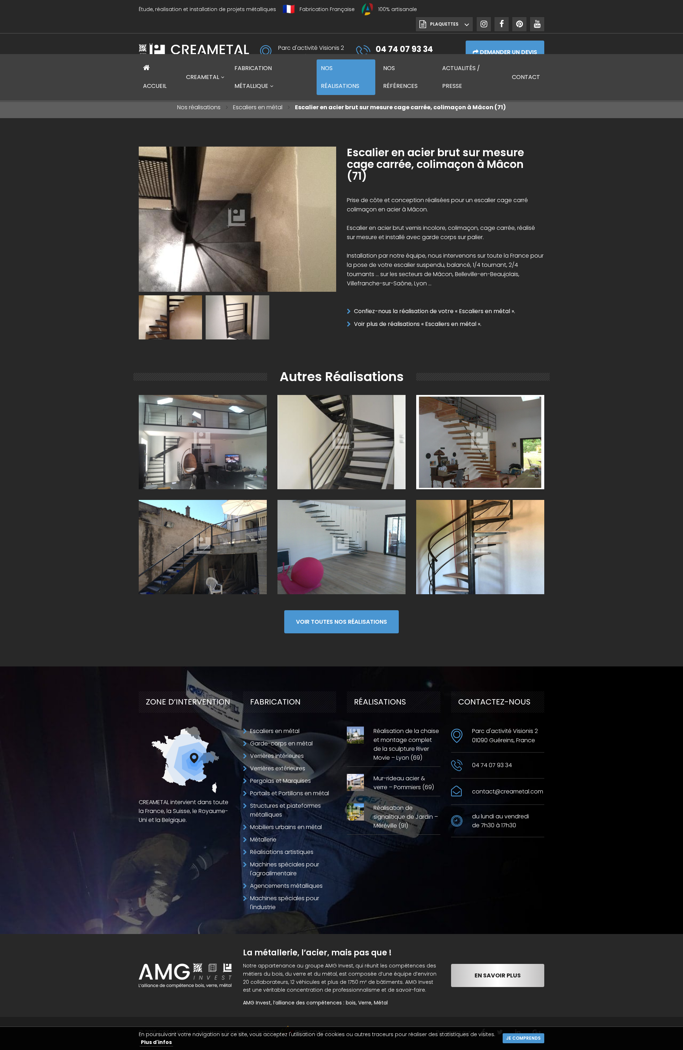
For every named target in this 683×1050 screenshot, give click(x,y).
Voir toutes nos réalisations (341, 622)
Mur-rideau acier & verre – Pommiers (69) (404, 782)
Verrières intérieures (277, 756)
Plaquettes (444, 24)
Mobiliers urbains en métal (286, 827)
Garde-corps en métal (281, 743)
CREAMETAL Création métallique (194, 52)
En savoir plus (498, 975)
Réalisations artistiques (281, 852)
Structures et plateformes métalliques (285, 810)
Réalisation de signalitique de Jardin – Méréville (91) (406, 817)
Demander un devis (507, 52)
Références (400, 77)
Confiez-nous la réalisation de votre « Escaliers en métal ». (434, 311)
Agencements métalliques (286, 886)
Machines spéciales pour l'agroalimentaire (284, 868)
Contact (526, 77)
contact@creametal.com (507, 791)
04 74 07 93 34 (492, 765)
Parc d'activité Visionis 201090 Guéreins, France (505, 735)
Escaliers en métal (257, 107)
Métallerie (263, 839)
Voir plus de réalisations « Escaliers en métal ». (417, 324)
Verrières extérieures (277, 768)
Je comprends (523, 1038)
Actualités (461, 77)
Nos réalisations (199, 107)
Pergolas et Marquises (280, 781)
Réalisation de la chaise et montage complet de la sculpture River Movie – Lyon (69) (406, 744)
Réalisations (340, 77)
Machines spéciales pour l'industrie (284, 902)
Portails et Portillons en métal (289, 793)
